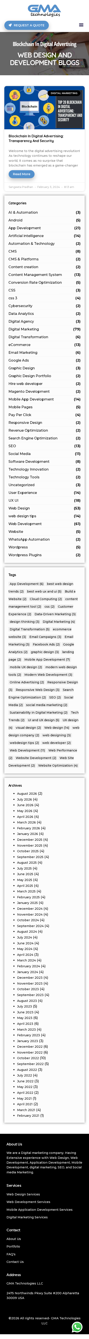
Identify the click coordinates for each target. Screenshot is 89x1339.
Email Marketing (44, 353)
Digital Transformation (44, 337)
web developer (56, 743)
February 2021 (28, 1116)
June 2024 (25, 943)
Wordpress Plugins (44, 555)
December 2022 (30, 1047)
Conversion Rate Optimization (44, 282)
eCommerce (44, 345)
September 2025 (30, 857)
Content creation (44, 267)
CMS (44, 251)
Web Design (44, 508)
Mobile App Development (44, 399)
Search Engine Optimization (44, 438)
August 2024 (27, 932)
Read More (21, 174)
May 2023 (24, 1018)
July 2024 (24, 937)
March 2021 (26, 1110)
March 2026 (26, 822)
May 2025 (24, 880)
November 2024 (30, 914)
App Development (44, 228)
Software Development (44, 462)
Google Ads (44, 360)
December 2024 (30, 909)
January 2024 (27, 972)
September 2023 (30, 995)
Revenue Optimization (44, 430)
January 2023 (27, 1041)
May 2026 (24, 811)
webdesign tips (24, 743)
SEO (44, 446)
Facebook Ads (46, 644)
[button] (81, 24)
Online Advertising (27, 682)
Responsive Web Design (37, 690)
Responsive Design (44, 423)
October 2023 (28, 989)
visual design (28, 728)
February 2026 (28, 828)
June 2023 (25, 1012)
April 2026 (25, 817)
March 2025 (26, 891)
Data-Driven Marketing (55, 614)
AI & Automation (44, 212)
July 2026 (24, 799)
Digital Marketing (44, 329)
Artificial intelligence (44, 236)
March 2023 (26, 1029)
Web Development (44, 524)
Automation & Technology (44, 244)
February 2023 (28, 1035)
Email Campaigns (45, 637)
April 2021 (25, 1104)
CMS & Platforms (44, 259)
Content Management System (44, 275)
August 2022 (27, 1070)
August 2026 (27, 794)
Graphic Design (44, 368)
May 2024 (24, 949)
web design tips (44, 516)
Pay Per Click (44, 415)
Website (44, 532)
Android (44, 220)
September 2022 (30, 1064)
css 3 (44, 298)
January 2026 (27, 834)
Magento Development (44, 391)
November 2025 (29, 845)
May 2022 (24, 1087)
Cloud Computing (46, 599)
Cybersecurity (44, 306)
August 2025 (27, 863)
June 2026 (25, 805)
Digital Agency (44, 321)
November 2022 (30, 1052)
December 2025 (29, 840)
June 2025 (25, 874)
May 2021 (24, 1098)
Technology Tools (44, 477)
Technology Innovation (44, 469)
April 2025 (25, 886)
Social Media (44, 454)
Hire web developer (44, 384)
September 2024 (30, 926)
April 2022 (25, 1093)
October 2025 (28, 851)
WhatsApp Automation (44, 539)
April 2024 (25, 955)
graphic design (45, 652)
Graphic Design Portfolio (44, 376)
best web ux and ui (44, 591)
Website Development (36, 758)
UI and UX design (43, 720)
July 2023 (24, 1006)
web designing (57, 735)
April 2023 (25, 1024)
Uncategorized (44, 485)
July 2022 (24, 1075)
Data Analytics (44, 314)
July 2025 (24, 868)
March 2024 (26, 960)
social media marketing (46, 705)
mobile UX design (26, 667)
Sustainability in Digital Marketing (38, 712)
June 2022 (25, 1081)
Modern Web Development (48, 675)
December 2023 (30, 978)
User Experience (44, 493)
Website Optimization (58, 765)
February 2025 (28, 897)
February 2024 (28, 966)
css (49, 607)
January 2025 (27, 903)
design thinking (24, 622)
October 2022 (28, 1058)
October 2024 (28, 920)
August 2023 (27, 1001)
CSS (44, 290)
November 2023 (30, 983)
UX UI (44, 500)
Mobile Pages (44, 407)
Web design (56, 728)
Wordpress (44, 547)
